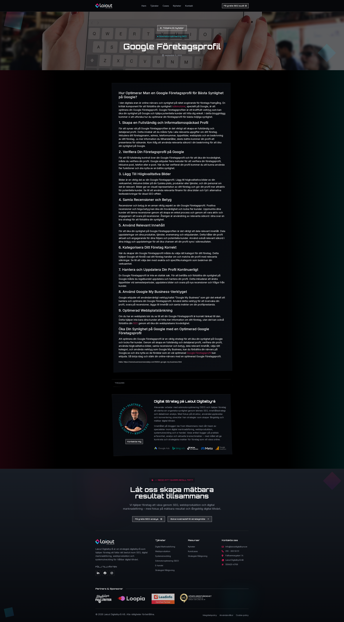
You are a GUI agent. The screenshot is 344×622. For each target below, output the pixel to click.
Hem (143, 5)
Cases (166, 5)
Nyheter (177, 5)
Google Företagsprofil (199, 352)
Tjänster (154, 5)
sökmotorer (179, 106)
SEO (135, 323)
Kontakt (189, 5)
